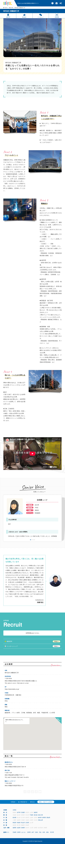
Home (6, 7)
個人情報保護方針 (23, 802)
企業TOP (8, 17)
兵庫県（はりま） (21, 832)
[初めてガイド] (52, 3)
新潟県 (14, 817)
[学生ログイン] (61, 3)
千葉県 (31, 815)
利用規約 (13, 802)
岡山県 (23, 822)
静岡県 (44, 817)
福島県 (35, 812)
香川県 (52, 832)
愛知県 (48, 817)
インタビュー (41, 17)
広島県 (27, 822)
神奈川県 (11, 7)
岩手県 (18, 812)
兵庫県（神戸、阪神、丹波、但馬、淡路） (38, 832)
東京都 (35, 815)
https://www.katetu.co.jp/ (12, 689)
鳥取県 (14, 822)
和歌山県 (40, 820)
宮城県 (23, 812)
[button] (30, 55)
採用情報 (57, 17)
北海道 (14, 810)
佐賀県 (18, 827)
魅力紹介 (24, 17)
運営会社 (32, 802)
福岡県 (14, 827)
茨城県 (14, 832)
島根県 (18, 822)
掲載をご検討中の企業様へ (46, 802)
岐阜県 (40, 817)
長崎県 (23, 827)
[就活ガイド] (57, 3)
